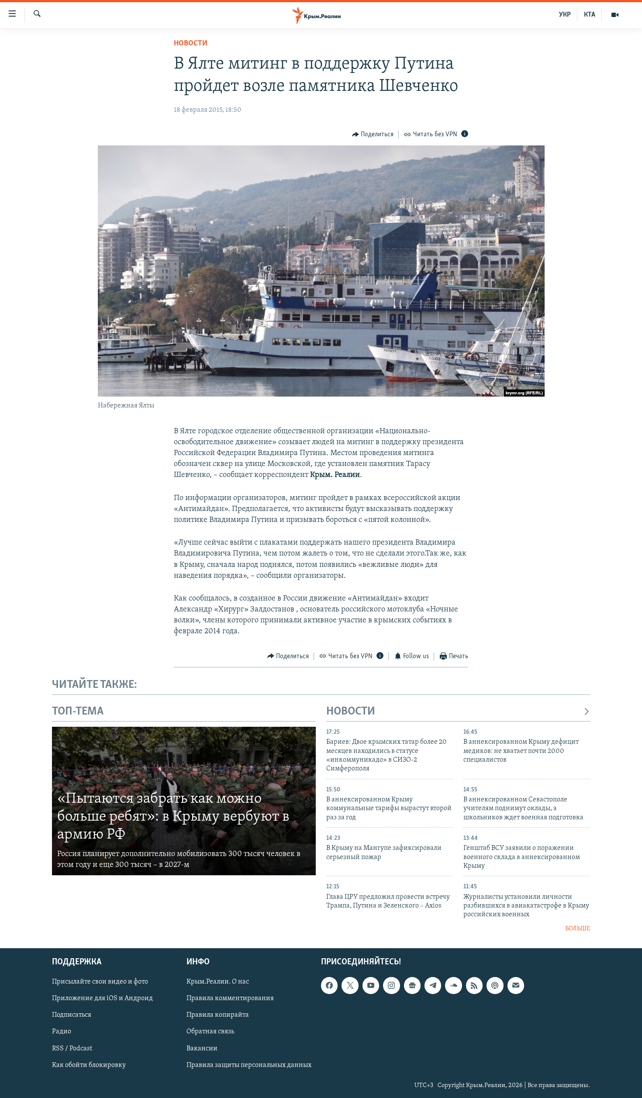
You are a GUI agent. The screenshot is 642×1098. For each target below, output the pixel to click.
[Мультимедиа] (615, 15)
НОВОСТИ (350, 712)
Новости (190, 44)
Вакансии (201, 1048)
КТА (589, 14)
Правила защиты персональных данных (248, 1065)
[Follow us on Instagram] (391, 985)
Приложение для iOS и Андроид (102, 998)
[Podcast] (495, 985)
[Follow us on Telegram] (433, 985)
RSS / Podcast (72, 1048)
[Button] (373, 134)
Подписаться (71, 1015)
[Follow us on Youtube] (370, 985)
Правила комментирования (230, 998)
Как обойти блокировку (89, 1065)
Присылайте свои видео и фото (100, 982)
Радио (61, 1032)
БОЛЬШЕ (577, 928)
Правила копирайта (217, 1015)
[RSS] (474, 985)
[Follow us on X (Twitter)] (350, 985)
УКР (565, 14)
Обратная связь (210, 1032)
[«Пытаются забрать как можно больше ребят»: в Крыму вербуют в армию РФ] (184, 801)
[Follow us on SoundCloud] (453, 985)
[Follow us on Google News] (412, 985)
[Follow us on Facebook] (329, 985)
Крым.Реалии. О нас (217, 982)
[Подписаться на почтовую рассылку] (515, 985)
